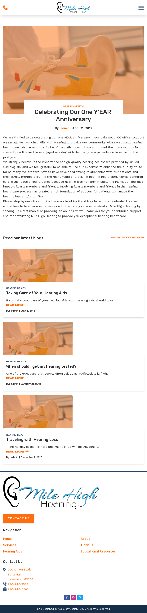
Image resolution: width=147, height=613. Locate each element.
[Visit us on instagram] (73, 597)
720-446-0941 (18, 589)
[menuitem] (34, 538)
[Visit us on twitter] (80, 597)
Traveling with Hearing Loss (32, 439)
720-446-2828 (18, 584)
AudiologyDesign (68, 608)
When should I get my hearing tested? (41, 366)
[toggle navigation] (141, 7)
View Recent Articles (125, 237)
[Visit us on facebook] (67, 597)
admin (64, 128)
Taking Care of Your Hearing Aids (36, 293)
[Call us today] (5, 7)
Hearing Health (73, 106)
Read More (15, 305)
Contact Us (19, 518)
